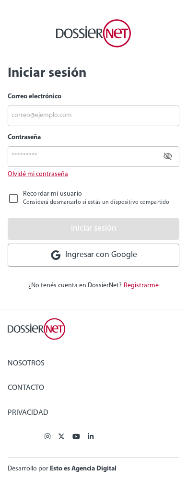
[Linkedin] (91, 437)
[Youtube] (76, 437)
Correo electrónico (34, 96)
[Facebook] (47, 437)
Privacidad (28, 413)
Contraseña (24, 137)
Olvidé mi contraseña (38, 174)
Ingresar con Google (99, 255)
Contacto (26, 388)
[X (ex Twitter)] (61, 437)
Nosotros (26, 363)
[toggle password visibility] (168, 156)
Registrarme (141, 285)
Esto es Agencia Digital (83, 468)
